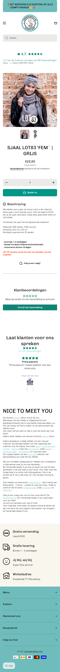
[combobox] (30, 38)
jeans (37, 446)
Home (5, 63)
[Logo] (30, 23)
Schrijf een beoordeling (30, 307)
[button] (28, 390)
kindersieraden (30, 487)
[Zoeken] (5, 38)
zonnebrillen (24, 451)
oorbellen (46, 487)
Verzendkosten (17, 168)
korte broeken (48, 446)
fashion (16, 418)
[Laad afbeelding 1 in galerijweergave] (24, 134)
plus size (32, 454)
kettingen (7, 490)
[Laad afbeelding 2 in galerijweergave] (35, 134)
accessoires (33, 449)
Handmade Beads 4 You (33, 651)
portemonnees (9, 451)
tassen (48, 449)
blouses (15, 449)
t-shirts (6, 449)
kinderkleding (34, 482)
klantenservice (9, 498)
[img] (30, 348)
